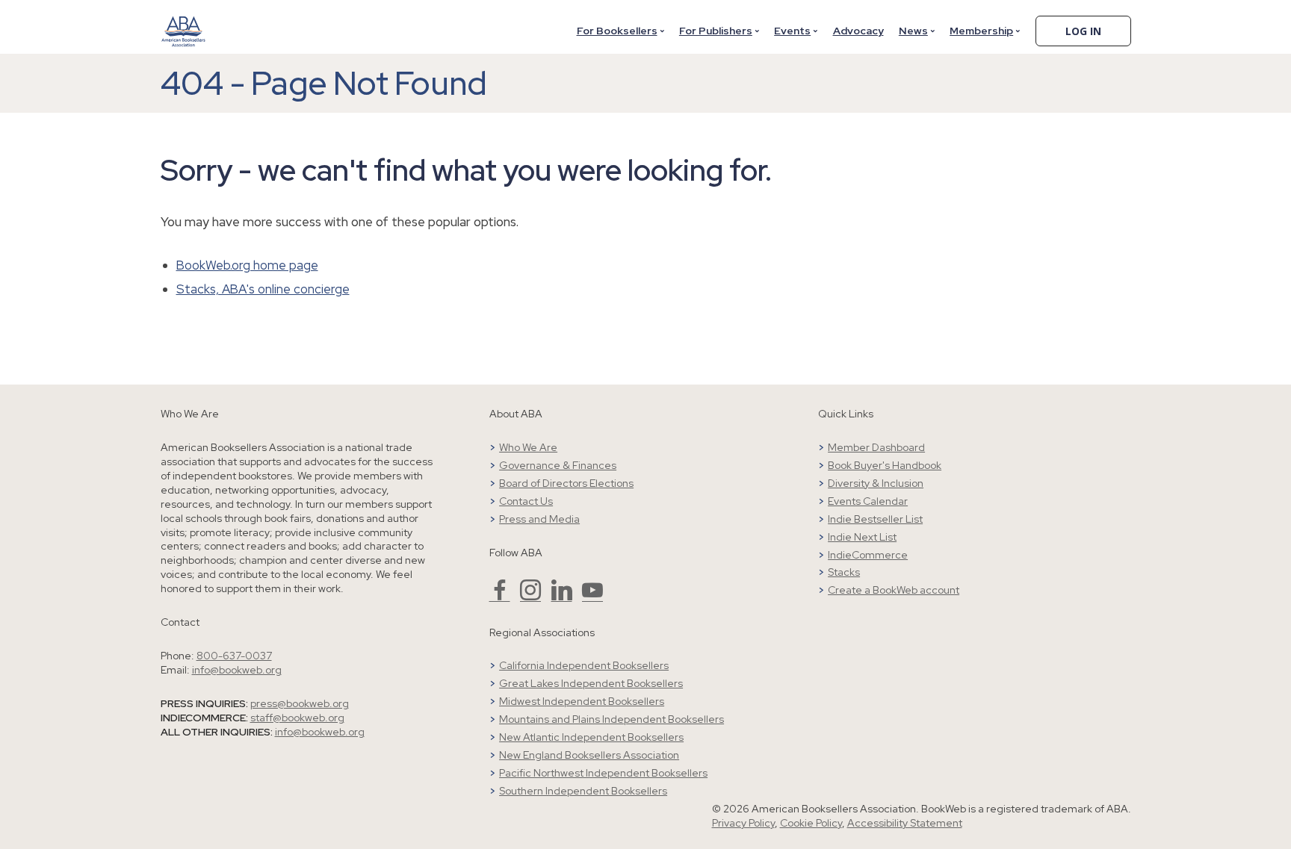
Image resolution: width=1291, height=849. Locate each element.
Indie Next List (862, 537)
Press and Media (539, 519)
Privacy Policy (743, 823)
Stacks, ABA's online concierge (263, 289)
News (913, 30)
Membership (981, 30)
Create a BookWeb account (893, 590)
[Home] (184, 21)
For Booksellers (617, 30)
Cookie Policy (811, 823)
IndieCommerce (868, 555)
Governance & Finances (557, 465)
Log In (1083, 31)
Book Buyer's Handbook (884, 465)
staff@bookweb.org (297, 717)
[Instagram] (530, 596)
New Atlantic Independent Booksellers (591, 737)
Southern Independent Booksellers (583, 790)
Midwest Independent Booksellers (581, 701)
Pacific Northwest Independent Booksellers (603, 773)
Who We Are (528, 447)
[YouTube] (592, 596)
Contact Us (526, 501)
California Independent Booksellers (584, 665)
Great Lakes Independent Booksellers (591, 683)
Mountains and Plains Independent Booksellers (611, 719)
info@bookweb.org (237, 670)
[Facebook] (499, 596)
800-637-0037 (234, 655)
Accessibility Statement (904, 823)
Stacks (844, 572)
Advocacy (858, 30)
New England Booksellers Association (589, 755)
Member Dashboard (876, 447)
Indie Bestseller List (875, 519)
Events (792, 30)
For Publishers (715, 30)
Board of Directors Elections (566, 483)
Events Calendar (868, 501)
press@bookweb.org (299, 703)
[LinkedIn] (561, 596)
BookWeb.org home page (247, 265)
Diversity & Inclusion (875, 483)
